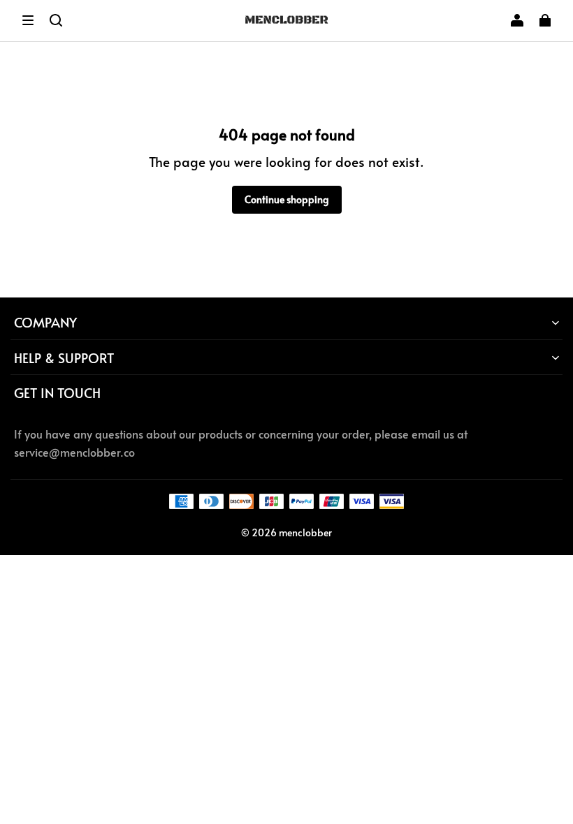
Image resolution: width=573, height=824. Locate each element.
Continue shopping (287, 199)
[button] (28, 20)
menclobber (305, 532)
